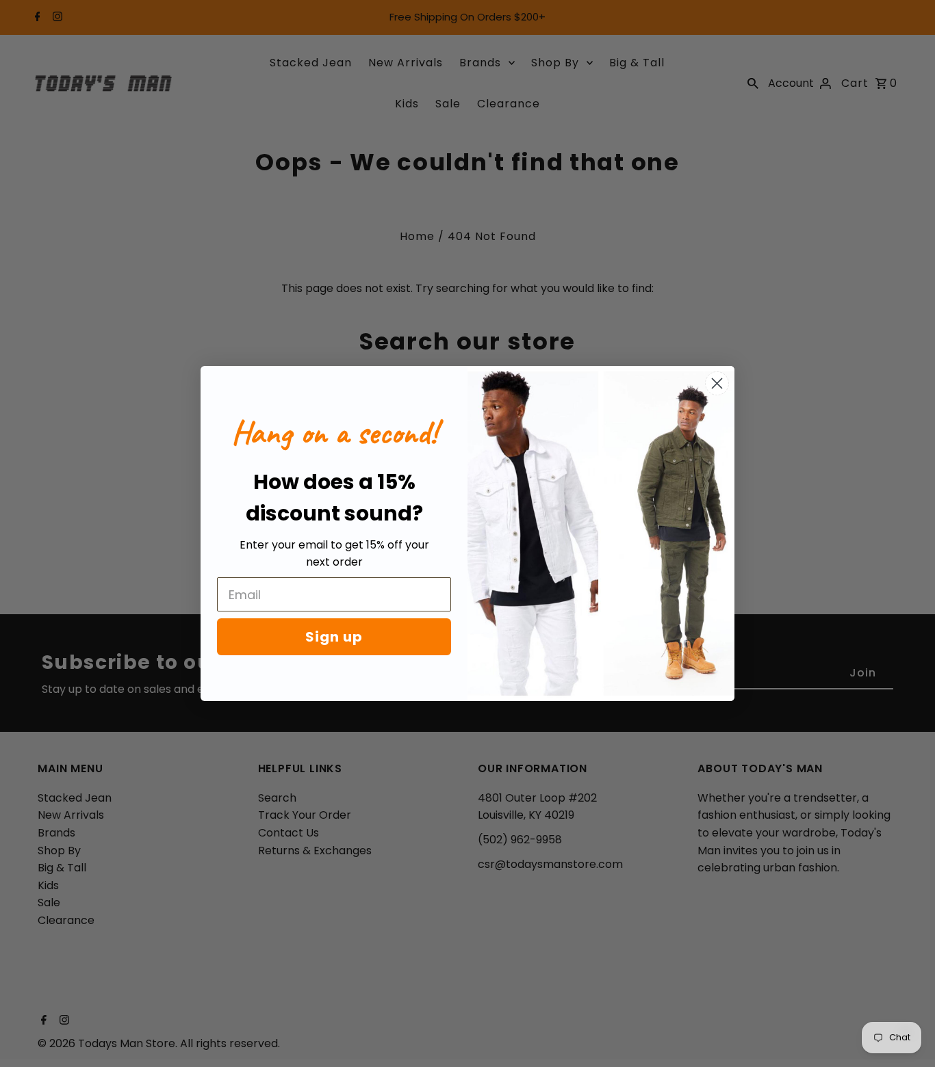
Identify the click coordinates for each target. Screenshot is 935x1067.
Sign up (334, 636)
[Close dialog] (717, 383)
